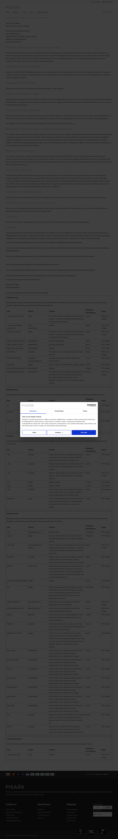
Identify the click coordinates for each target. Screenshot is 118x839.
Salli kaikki (84, 432)
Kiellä (34, 432)
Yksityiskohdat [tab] (59, 411)
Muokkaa (58, 432)
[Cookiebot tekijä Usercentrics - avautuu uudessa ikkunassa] (88, 405)
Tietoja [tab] (85, 411)
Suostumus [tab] (33, 411)
